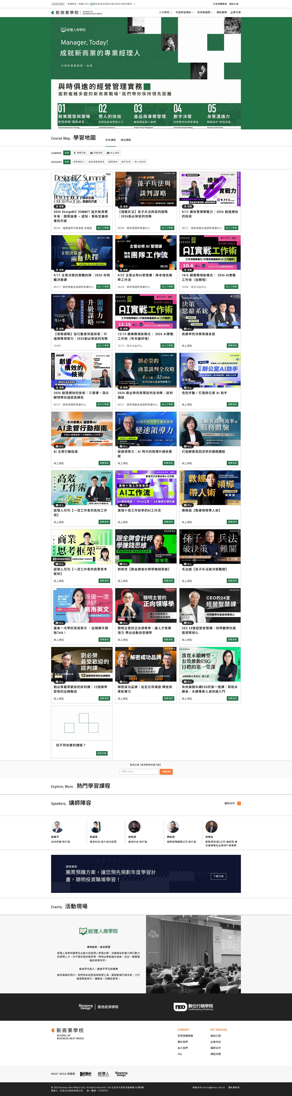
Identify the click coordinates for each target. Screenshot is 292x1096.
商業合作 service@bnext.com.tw (209, 1087)
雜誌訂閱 (233, 4)
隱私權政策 (234, 1087)
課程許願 (215, 1054)
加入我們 (183, 1048)
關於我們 (183, 1042)
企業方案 (236, 12)
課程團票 (222, 12)
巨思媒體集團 (220, 4)
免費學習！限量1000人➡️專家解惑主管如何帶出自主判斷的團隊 (92, 4)
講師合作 (215, 1048)
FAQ (180, 1054)
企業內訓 (215, 1042)
